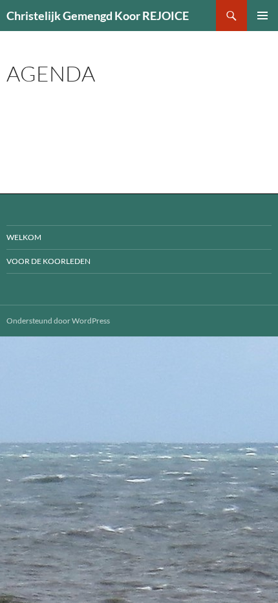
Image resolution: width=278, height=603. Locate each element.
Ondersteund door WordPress (58, 320)
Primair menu (262, 15)
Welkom (23, 237)
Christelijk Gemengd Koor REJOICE (97, 15)
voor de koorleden (48, 261)
